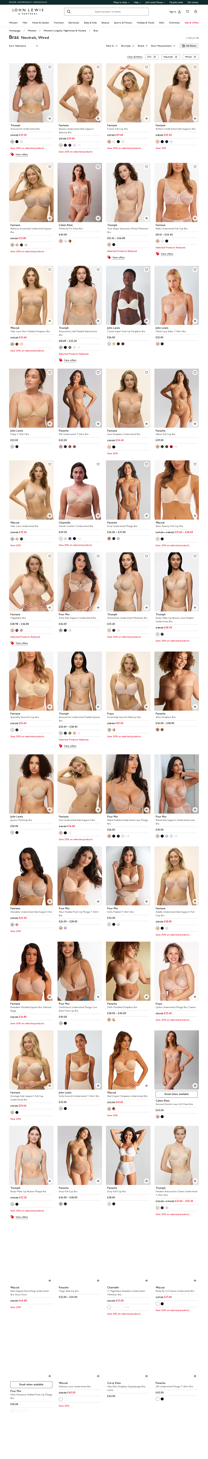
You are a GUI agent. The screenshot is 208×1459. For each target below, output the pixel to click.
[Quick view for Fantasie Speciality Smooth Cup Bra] (49, 706)
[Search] (69, 12)
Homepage (14, 30)
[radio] (12, 142)
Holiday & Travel (145, 22)
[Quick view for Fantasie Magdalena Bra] (49, 607)
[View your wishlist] (186, 12)
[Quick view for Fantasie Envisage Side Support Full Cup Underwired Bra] (49, 1085)
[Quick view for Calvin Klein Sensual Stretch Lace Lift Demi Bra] (195, 1085)
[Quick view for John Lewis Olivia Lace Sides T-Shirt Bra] (195, 321)
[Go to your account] (179, 12)
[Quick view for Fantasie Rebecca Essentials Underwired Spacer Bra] (49, 218)
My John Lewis (176, 2)
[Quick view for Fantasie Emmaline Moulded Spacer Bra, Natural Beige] (49, 996)
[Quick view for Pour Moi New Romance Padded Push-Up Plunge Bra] (49, 1376)
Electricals (73, 22)
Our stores (193, 2)
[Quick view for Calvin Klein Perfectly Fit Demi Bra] (98, 218)
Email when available (172, 1095)
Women (13, 22)
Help (136, 2)
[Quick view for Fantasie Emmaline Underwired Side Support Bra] (49, 901)
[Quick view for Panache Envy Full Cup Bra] (98, 1181)
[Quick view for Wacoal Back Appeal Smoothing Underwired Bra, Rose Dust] (49, 1280)
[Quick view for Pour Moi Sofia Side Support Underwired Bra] (98, 607)
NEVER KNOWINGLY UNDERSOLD (28, 2)
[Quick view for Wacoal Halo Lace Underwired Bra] (49, 515)
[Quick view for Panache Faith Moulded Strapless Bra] (146, 996)
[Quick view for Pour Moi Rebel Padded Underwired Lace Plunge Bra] (146, 809)
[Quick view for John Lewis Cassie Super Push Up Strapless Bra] (146, 321)
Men (25, 22)
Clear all (135, 56)
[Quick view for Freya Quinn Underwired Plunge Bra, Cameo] (195, 996)
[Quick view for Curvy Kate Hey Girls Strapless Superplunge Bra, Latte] (146, 1376)
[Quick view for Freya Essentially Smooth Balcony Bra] (146, 706)
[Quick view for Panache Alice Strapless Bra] (195, 706)
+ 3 (127, 836)
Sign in (172, 11)
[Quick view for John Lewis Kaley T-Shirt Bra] (49, 423)
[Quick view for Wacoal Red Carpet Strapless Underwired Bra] (146, 1085)
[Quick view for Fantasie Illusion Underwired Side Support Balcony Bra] (98, 118)
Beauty (105, 22)
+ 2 (79, 539)
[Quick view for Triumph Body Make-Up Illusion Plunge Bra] (49, 1181)
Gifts (161, 22)
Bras (95, 30)
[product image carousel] (31, 92)
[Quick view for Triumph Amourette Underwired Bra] (49, 118)
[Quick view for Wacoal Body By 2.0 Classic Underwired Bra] (195, 1280)
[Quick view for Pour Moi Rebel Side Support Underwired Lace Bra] (195, 809)
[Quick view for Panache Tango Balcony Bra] (98, 1280)
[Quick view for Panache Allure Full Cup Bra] (195, 423)
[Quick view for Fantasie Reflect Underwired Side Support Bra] (195, 118)
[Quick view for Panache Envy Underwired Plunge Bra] (146, 515)
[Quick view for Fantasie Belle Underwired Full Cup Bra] (195, 218)
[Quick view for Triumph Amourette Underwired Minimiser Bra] (146, 607)
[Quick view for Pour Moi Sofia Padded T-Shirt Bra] (146, 901)
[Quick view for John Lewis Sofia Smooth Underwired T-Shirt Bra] (98, 1085)
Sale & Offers (192, 22)
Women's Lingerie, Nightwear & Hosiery (65, 30)
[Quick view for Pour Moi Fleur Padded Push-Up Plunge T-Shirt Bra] (98, 901)
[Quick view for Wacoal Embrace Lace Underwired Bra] (98, 1376)
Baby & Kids (90, 22)
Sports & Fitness (123, 22)
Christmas (174, 22)
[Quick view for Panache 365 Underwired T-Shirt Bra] (98, 423)
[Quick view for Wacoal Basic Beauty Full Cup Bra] (195, 515)
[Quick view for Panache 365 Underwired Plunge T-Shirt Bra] (195, 1376)
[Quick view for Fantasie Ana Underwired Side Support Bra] (98, 809)
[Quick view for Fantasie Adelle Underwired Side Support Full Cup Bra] (195, 901)
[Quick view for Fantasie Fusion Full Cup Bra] (146, 118)
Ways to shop (120, 2)
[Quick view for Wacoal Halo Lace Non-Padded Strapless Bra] (49, 321)
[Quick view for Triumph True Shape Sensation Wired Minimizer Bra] (146, 218)
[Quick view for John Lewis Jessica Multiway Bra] (49, 809)
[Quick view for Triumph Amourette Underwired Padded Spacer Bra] (98, 706)
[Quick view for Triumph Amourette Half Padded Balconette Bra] (98, 321)
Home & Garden (40, 22)
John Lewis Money (154, 2)
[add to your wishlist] (49, 67)
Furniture (59, 22)
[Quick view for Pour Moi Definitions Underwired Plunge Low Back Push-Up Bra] (98, 996)
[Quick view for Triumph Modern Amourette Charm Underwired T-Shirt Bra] (195, 1181)
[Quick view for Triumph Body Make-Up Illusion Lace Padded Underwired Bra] (195, 607)
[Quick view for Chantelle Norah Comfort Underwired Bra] (98, 515)
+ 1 (79, 145)
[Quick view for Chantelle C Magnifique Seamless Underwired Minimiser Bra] (146, 1280)
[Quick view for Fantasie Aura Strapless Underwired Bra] (146, 423)
